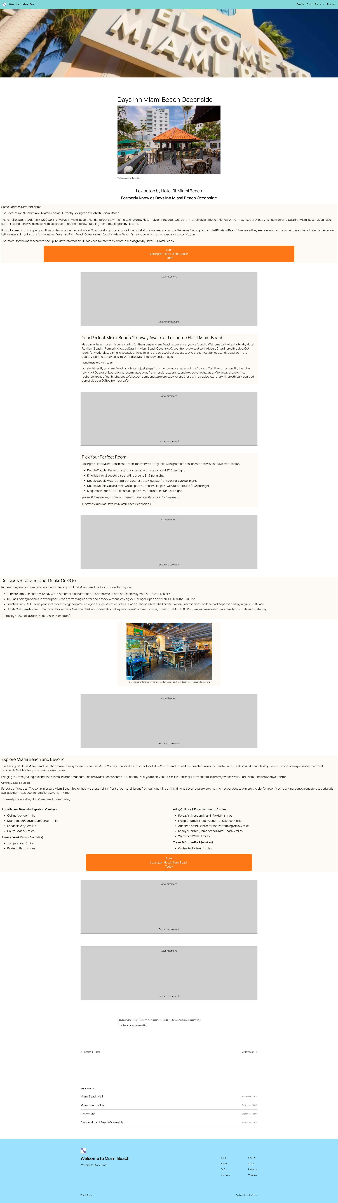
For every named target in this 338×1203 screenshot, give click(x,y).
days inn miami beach (128, 1020)
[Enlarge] (208, 626)
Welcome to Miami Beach (22, 4)
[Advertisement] (169, 299)
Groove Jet (248, 1051)
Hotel (139, 178)
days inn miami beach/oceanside (132, 1025)
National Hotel (92, 1051)
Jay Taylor (130, 178)
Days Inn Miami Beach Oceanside (102, 1122)
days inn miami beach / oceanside (154, 1020)
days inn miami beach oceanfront (185, 1020)
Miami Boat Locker (92, 1105)
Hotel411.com (252, 1195)
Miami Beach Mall (92, 1096)
